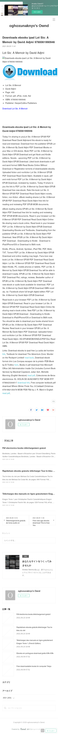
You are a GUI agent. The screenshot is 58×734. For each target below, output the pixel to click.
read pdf (31, 375)
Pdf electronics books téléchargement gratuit (24, 448)
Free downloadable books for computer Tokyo (33, 666)
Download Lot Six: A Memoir (15, 108)
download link (24, 382)
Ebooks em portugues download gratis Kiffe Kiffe (34, 653)
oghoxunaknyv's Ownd (29, 26)
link (3, 354)
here (16, 364)
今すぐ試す (37, 12)
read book (29, 357)
